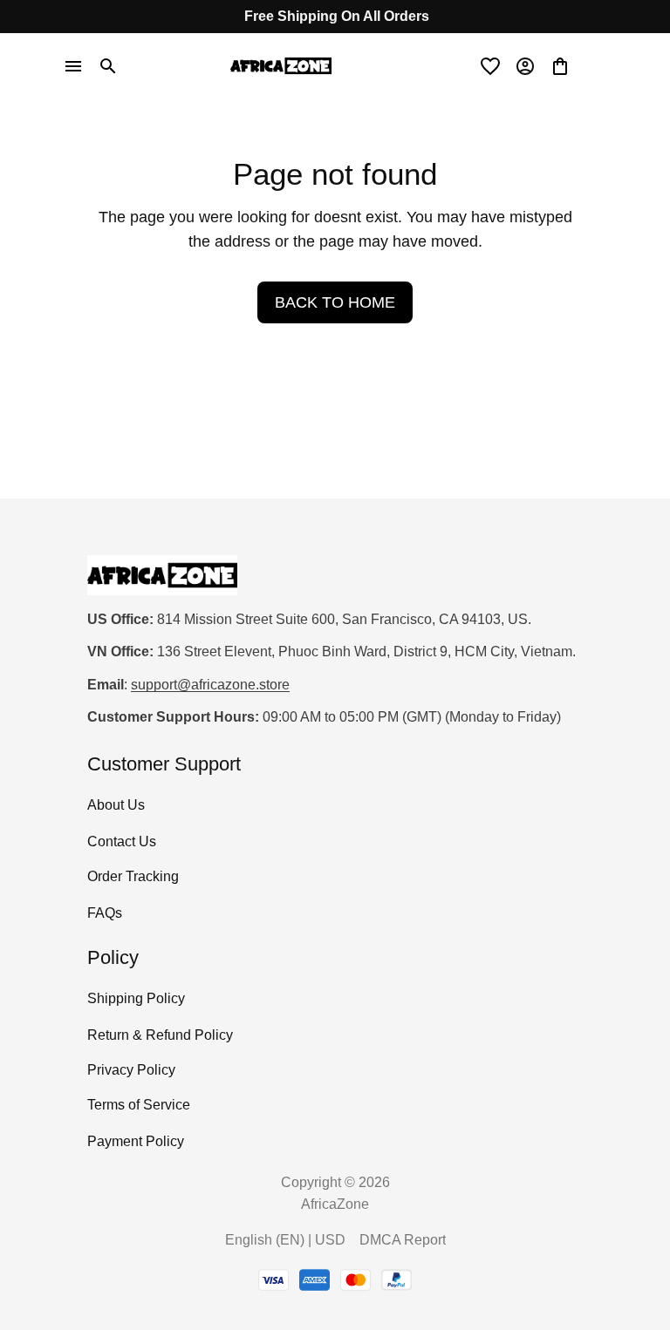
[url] (210, 685)
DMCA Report (402, 1239)
